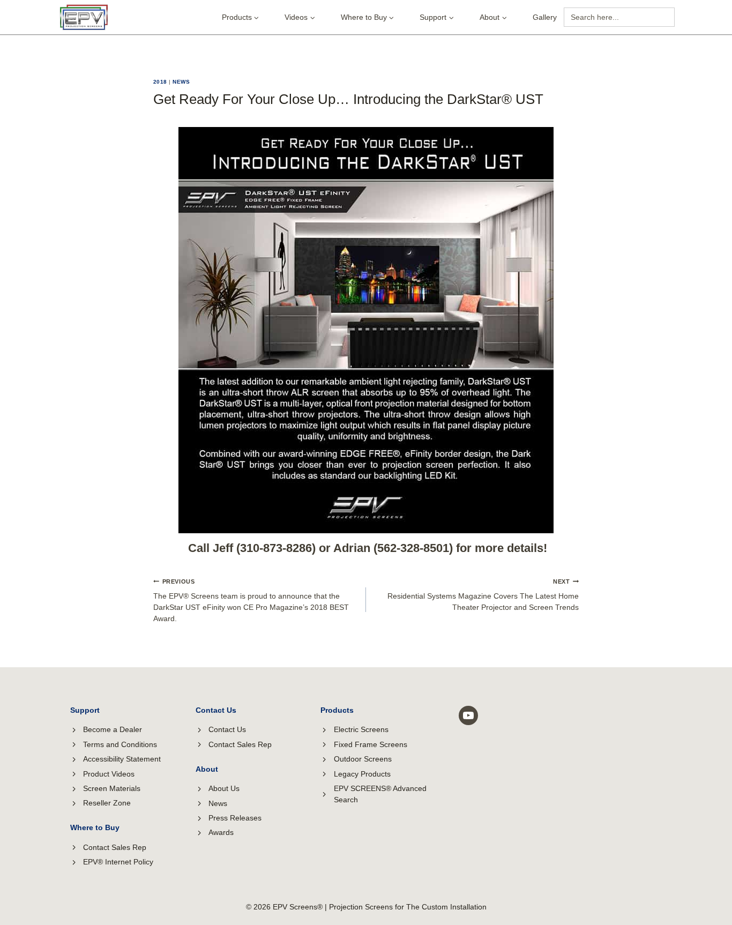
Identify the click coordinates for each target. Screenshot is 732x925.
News (181, 82)
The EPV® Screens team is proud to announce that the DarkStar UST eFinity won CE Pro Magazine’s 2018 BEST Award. (251, 600)
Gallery (545, 17)
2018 (160, 82)
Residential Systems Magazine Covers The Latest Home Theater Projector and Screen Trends (483, 594)
